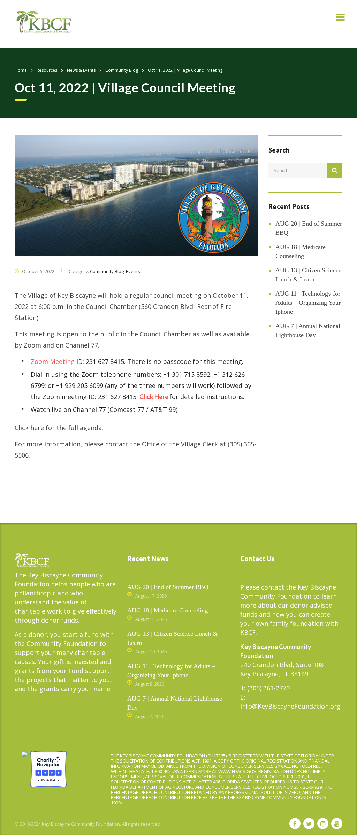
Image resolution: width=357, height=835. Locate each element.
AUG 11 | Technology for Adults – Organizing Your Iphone (308, 302)
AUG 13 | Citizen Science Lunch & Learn (308, 275)
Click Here (153, 396)
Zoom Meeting (53, 361)
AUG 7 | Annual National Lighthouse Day (307, 330)
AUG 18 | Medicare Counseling (300, 251)
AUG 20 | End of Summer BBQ (308, 228)
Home (21, 70)
